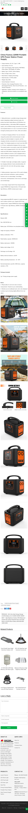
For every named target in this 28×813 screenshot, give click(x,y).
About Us (17, 740)
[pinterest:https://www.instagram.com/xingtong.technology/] (26, 213)
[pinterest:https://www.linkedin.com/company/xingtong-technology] (26, 216)
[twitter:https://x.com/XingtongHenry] (26, 207)
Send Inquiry (15, 98)
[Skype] (9, 5)
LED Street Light (4, 777)
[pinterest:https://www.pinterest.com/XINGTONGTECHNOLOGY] (26, 210)
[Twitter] (3, 5)
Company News (18, 745)
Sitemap (15, 807)
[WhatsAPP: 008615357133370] (26, 222)
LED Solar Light (4, 782)
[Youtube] (10, 5)
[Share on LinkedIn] (8, 609)
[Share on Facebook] (5, 609)
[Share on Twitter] (7, 609)
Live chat (15, 101)
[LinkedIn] (5, 5)
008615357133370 (19, 783)
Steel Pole (3, 785)
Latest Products (4, 775)
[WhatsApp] (7, 5)
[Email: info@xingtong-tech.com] (26, 225)
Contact (6, 3)
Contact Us (17, 747)
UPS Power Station (5, 605)
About (2, 3)
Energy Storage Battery (6, 787)
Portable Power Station (6, 789)
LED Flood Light (4, 780)
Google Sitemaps (22, 807)
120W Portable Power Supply (12, 603)
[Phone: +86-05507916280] (26, 219)
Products (17, 742)
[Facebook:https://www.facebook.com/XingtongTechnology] (26, 204)
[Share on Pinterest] (10, 609)
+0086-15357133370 (7, 1)
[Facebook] (1, 5)
